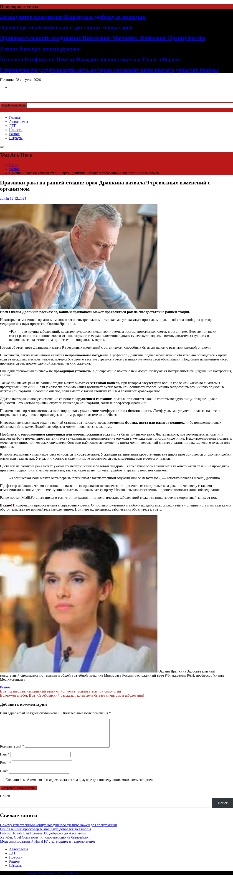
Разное (14, 134)
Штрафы (16, 138)
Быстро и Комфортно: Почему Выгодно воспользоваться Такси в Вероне (90, 59)
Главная (15, 117)
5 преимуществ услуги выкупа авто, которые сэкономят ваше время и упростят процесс (109, 70)
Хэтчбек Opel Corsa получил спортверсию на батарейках (44, 837)
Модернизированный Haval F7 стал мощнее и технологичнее (47, 841)
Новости (16, 130)
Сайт (4, 771)
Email (5, 763)
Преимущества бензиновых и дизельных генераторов (66, 27)
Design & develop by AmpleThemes (53, 873)
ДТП (13, 126)
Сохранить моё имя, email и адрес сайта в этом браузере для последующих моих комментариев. (79, 780)
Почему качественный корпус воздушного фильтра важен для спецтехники (58, 825)
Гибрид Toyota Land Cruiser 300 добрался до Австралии (43, 833)
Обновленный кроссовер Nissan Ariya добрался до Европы (45, 829)
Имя (4, 754)
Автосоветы (18, 121)
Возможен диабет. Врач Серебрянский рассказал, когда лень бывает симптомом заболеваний (72, 695)
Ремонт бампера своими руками (39, 49)
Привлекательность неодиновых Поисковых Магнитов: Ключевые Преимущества (102, 38)
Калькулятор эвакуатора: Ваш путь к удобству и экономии (73, 17)
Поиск (5, 796)
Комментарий (12, 746)
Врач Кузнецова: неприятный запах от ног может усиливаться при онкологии (60, 691)
